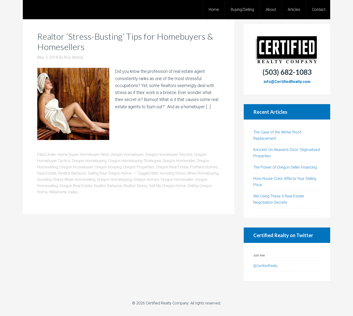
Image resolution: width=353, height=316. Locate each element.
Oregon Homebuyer (126, 154)
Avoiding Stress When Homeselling (66, 179)
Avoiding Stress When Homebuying (189, 173)
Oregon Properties (138, 167)
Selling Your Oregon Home (110, 173)
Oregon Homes (146, 179)
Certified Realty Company (167, 303)
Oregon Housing (108, 167)
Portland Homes (204, 167)
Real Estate (46, 173)
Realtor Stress (135, 185)
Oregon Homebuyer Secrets (168, 154)
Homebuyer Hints (94, 154)
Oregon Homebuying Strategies (134, 160)
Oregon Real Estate (172, 167)
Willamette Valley (63, 192)
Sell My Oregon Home (167, 185)
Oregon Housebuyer (76, 167)
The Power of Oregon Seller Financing (285, 167)
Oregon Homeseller (179, 160)
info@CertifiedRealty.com (287, 81)
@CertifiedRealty (265, 266)
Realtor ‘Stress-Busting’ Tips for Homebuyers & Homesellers (125, 41)
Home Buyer (68, 154)
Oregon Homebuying (89, 160)
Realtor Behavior (72, 173)
